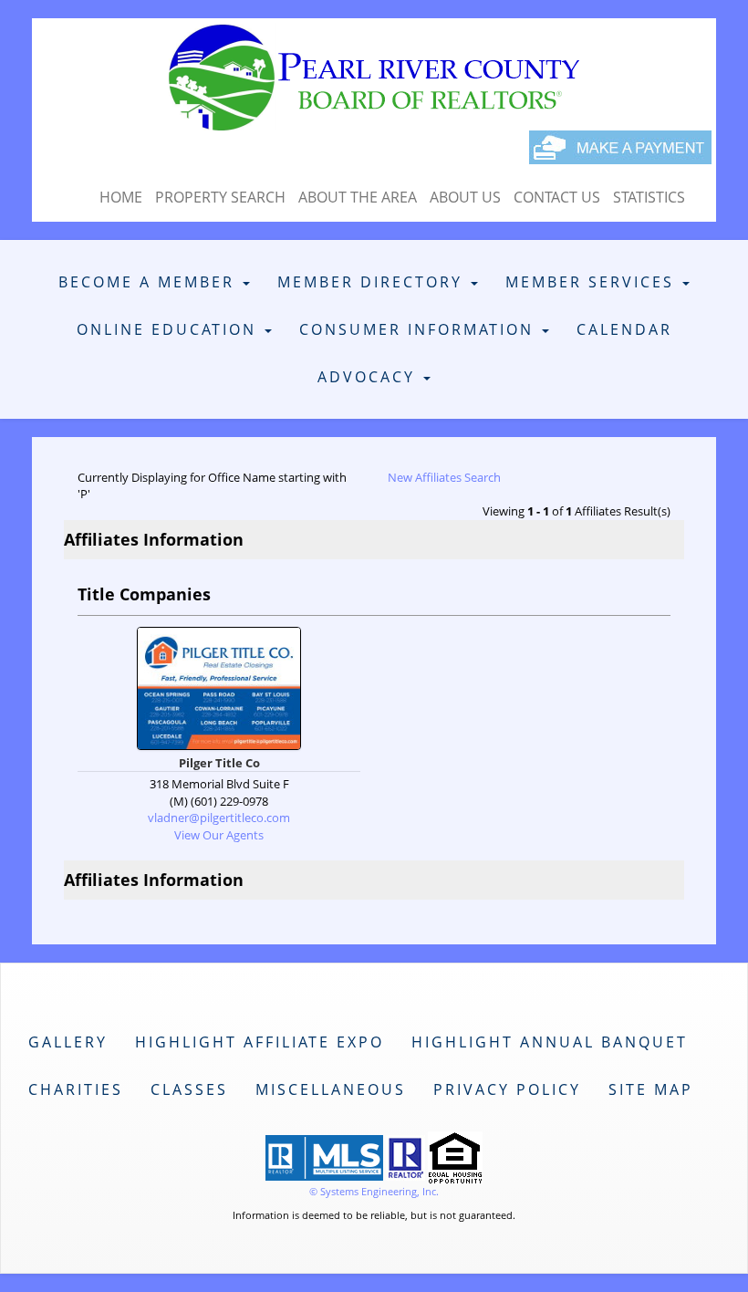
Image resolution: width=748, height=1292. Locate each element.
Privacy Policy (507, 1089)
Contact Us (557, 197)
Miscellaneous (330, 1089)
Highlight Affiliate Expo (259, 1042)
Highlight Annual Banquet (549, 1042)
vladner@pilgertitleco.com (219, 817)
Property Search (220, 197)
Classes (189, 1089)
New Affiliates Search (444, 477)
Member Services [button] (592, 282)
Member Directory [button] (373, 282)
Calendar (624, 329)
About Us (465, 197)
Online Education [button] (170, 329)
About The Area (357, 197)
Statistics (649, 197)
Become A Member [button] (149, 282)
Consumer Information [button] (419, 329)
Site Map (650, 1089)
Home (120, 197)
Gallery (68, 1042)
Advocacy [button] (369, 377)
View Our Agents (219, 835)
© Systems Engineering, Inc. (374, 1191)
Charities (75, 1089)
